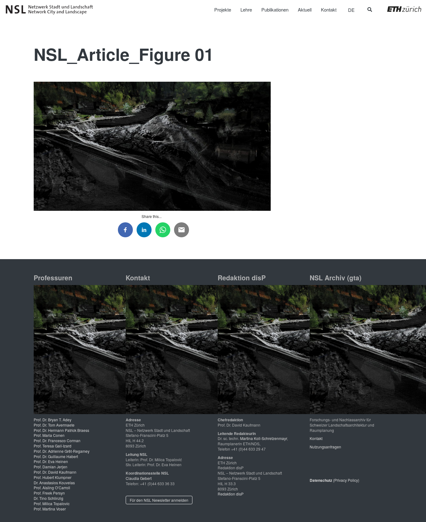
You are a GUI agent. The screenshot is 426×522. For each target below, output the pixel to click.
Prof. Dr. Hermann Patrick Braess (61, 430)
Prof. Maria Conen (49, 435)
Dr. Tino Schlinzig (48, 498)
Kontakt (316, 438)
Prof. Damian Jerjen (50, 466)
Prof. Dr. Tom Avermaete (54, 425)
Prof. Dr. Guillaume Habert (56, 456)
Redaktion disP (231, 493)
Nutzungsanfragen (325, 446)
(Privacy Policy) (334, 480)
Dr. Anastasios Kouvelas (54, 482)
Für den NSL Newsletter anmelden (159, 500)
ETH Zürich (399, 9)
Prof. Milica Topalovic (52, 503)
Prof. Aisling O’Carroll (52, 487)
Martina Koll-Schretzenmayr (263, 438)
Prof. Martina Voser (50, 508)
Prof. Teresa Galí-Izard (52, 445)
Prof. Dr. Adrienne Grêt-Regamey (62, 451)
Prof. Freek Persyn (49, 492)
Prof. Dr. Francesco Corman (57, 440)
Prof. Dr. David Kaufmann (55, 472)
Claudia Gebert (139, 478)
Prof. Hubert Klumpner (52, 477)
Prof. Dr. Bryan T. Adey (52, 419)
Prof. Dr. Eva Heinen (51, 461)
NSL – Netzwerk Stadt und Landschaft (51, 9)
